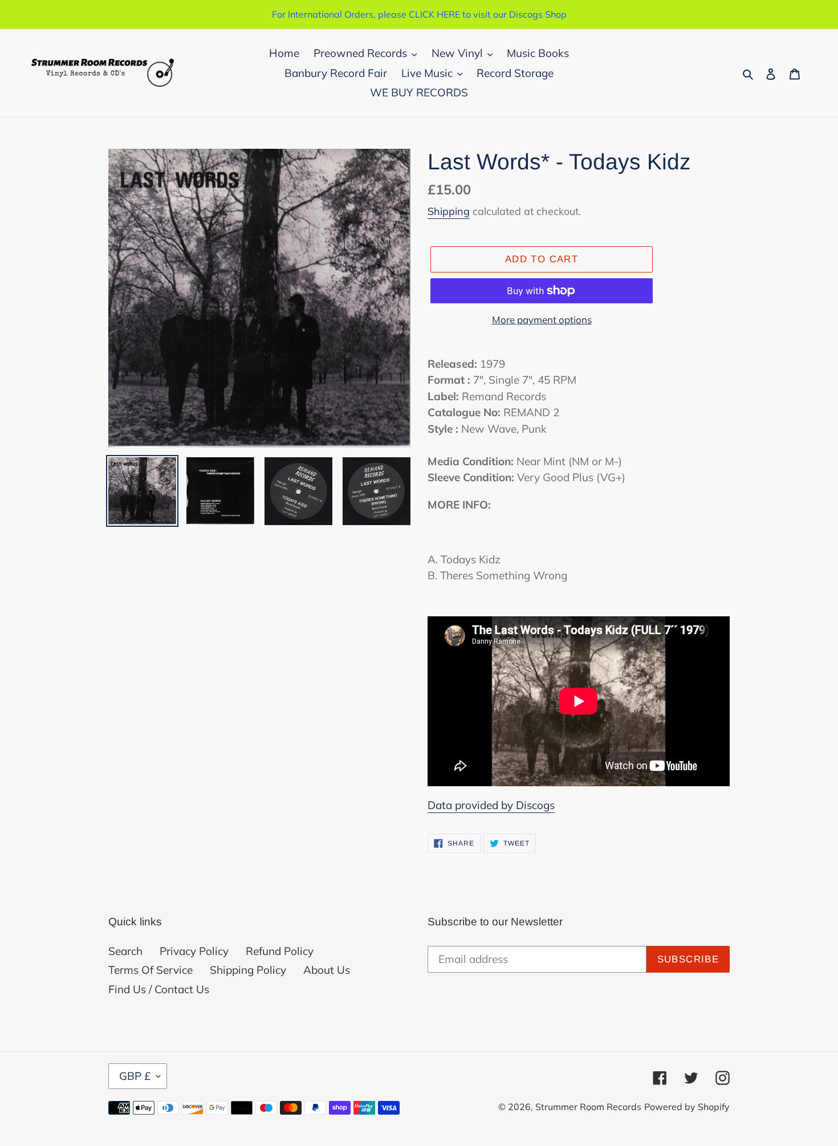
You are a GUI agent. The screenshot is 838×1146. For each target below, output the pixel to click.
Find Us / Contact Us (158, 989)
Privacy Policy (194, 951)
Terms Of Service (150, 970)
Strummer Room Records (588, 1106)
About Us (326, 970)
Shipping (449, 211)
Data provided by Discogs (491, 805)
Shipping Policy (248, 970)
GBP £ (134, 1076)
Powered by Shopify (687, 1106)
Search (125, 951)
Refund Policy (280, 951)
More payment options (542, 320)
